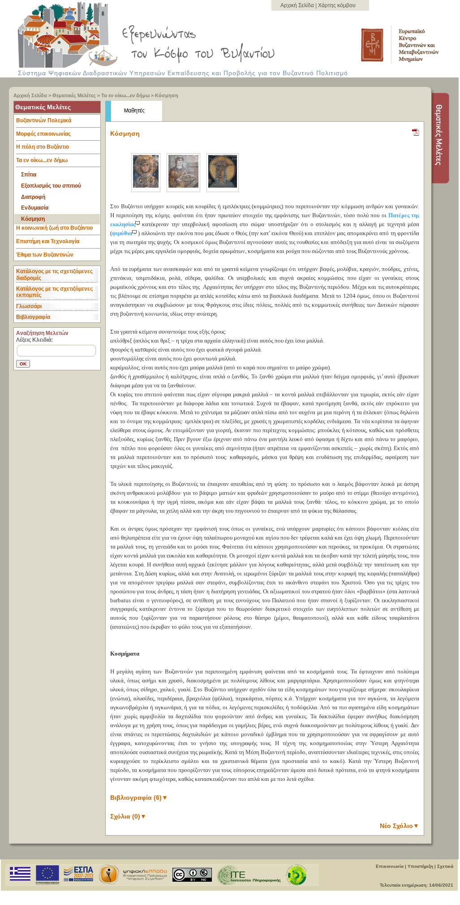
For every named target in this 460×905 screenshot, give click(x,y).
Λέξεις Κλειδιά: (34, 340)
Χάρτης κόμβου (337, 5)
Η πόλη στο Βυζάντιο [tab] (42, 147)
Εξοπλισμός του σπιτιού (51, 186)
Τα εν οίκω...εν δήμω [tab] (42, 160)
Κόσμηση (166, 95)
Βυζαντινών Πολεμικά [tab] (43, 120)
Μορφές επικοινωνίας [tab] (43, 134)
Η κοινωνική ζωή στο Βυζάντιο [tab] (54, 228)
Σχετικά (445, 866)
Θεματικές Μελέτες (74, 95)
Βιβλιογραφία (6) (139, 797)
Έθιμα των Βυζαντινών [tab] (44, 255)
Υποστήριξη (420, 866)
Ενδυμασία (34, 208)
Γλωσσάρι (29, 306)
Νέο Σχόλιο (399, 825)
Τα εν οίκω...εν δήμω (125, 95)
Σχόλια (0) (128, 816)
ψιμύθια (122, 233)
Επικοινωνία (390, 866)
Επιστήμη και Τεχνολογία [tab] (47, 241)
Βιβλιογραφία (33, 317)
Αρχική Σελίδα (297, 5)
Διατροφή (33, 197)
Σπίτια (28, 175)
